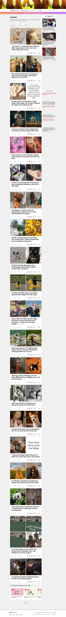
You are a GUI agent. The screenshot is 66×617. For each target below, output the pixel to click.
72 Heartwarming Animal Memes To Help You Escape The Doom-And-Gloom (25, 456)
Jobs (51, 612)
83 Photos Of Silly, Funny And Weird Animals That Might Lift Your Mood (24, 294)
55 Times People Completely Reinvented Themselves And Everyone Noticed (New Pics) (48, 28)
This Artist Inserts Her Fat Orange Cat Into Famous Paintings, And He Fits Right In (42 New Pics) (24, 75)
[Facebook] (10, 614)
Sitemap (34, 614)
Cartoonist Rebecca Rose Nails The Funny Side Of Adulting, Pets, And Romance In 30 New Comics (23, 551)
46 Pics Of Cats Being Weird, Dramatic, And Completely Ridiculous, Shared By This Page (25, 184)
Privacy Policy (48, 614)
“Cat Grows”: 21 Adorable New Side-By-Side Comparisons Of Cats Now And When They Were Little (25, 48)
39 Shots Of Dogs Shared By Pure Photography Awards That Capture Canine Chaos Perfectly (23, 267)
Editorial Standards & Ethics (41, 614)
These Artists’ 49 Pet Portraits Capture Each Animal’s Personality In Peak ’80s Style (25, 156)
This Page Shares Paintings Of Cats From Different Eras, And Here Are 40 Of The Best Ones (25, 377)
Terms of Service (53, 614)
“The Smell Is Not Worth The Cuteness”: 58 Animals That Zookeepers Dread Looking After (25, 508)
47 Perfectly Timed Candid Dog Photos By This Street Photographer (25, 578)
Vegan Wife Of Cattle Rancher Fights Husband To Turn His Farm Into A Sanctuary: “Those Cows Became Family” (24, 321)
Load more (25, 602)
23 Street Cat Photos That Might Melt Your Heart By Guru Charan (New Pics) (25, 130)
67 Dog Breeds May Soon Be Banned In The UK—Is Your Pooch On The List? (25, 430)
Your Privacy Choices (38, 612)
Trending (19, 25)
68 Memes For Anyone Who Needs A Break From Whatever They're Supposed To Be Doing (48, 57)
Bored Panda (13, 612)
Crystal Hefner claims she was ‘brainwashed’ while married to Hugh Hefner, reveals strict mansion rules (48, 129)
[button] (38, 585)
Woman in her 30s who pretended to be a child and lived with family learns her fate (49, 115)
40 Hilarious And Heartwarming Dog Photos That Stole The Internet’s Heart (25, 481)
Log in (54, 10)
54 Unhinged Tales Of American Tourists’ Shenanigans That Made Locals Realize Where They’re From (49, 43)
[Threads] (18, 614)
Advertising (44, 612)
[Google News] (21, 614)
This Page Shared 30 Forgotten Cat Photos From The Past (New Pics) (23, 404)
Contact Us (54, 612)
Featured (13, 25)
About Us (48, 612)
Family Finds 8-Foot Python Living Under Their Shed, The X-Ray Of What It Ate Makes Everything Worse (25, 103)
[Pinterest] (13, 614)
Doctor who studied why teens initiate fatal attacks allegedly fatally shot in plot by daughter (48, 102)
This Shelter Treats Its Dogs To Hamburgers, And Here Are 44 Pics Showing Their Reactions (23, 212)
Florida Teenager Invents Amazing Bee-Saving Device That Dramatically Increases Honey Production (25, 239)
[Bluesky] (16, 614)
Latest (26, 25)
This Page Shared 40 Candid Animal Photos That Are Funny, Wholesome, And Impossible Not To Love (24, 349)
